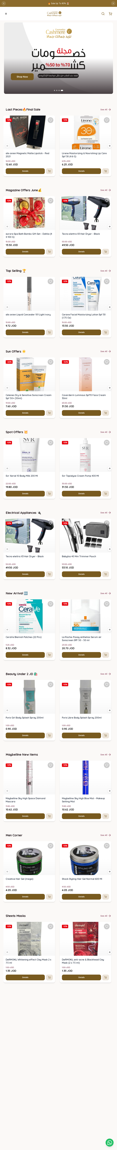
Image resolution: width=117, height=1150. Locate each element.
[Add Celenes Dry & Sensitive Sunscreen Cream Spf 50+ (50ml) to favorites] (50, 362)
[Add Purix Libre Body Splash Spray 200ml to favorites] (107, 684)
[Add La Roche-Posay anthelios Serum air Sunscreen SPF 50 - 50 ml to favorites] (107, 604)
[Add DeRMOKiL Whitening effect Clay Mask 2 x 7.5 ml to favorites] (50, 926)
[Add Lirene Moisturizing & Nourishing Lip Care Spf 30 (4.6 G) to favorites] (107, 120)
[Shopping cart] (110, 1143)
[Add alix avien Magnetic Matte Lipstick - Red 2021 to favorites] (50, 120)
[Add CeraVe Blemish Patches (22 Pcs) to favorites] (50, 604)
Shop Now (22, 76)
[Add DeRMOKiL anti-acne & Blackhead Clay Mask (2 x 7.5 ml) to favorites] (107, 926)
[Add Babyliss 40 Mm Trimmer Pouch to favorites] (107, 523)
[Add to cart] (49, 171)
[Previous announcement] (4, 3)
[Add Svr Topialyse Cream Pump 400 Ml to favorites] (107, 443)
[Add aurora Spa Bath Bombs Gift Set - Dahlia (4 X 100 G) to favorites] (50, 201)
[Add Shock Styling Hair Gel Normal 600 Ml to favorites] (107, 846)
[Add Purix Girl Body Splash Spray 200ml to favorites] (50, 684)
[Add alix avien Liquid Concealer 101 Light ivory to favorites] (50, 281)
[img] (29, 132)
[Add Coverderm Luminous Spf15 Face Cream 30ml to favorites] (107, 362)
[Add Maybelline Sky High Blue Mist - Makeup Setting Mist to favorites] (107, 765)
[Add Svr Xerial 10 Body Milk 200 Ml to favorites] (50, 443)
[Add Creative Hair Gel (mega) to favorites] (50, 846)
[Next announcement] (113, 3)
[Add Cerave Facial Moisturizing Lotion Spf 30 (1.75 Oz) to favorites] (107, 281)
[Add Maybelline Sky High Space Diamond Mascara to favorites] (50, 765)
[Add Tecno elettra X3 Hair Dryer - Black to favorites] (107, 201)
